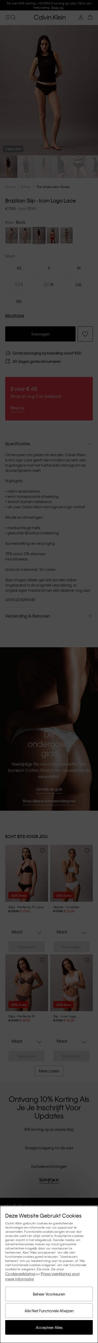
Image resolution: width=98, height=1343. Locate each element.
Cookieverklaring (20, 1273)
